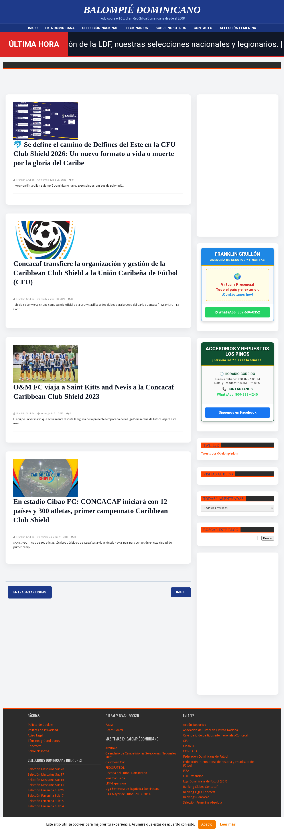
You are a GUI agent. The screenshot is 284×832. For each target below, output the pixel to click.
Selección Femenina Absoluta (202, 802)
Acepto (206, 824)
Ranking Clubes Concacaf (200, 786)
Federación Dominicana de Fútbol (205, 756)
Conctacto (34, 746)
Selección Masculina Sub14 (46, 785)
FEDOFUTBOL (114, 767)
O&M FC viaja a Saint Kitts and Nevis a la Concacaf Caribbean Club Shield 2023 (93, 391)
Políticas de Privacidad (43, 730)
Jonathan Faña (115, 778)
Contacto (203, 28)
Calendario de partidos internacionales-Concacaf (215, 735)
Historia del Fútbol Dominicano (126, 773)
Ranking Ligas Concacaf (199, 792)
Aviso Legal (35, 735)
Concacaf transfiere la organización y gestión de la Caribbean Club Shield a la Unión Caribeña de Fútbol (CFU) (95, 272)
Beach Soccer (114, 730)
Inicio (33, 28)
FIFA (186, 770)
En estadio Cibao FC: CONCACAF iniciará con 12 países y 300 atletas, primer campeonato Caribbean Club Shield (90, 510)
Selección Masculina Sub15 (46, 780)
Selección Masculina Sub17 (46, 774)
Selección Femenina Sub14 (46, 806)
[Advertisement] (228, 165)
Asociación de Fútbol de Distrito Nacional (211, 730)
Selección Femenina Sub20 (46, 790)
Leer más (228, 824)
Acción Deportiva (194, 724)
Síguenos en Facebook (237, 412)
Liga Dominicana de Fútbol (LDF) (205, 781)
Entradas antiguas (29, 592)
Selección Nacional (100, 28)
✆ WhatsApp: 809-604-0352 (237, 312)
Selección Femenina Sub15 (46, 801)
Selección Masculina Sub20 (46, 769)
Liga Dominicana (60, 28)
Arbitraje (111, 748)
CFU (186, 740)
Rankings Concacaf (196, 797)
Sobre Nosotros (171, 28)
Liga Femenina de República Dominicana (132, 788)
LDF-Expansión (115, 783)
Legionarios (137, 28)
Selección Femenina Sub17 (46, 795)
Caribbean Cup (115, 762)
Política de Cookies (40, 724)
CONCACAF (191, 751)
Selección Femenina (238, 28)
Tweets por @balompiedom (219, 453)
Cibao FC (189, 746)
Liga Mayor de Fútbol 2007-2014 (127, 794)
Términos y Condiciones (44, 740)
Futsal (109, 724)
